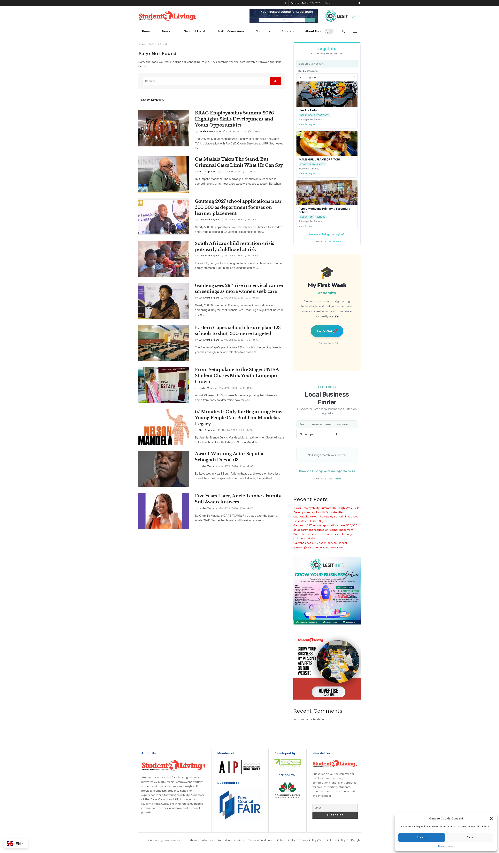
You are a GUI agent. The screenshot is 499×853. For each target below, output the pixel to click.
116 (251, 430)
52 (257, 297)
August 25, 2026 (235, 131)
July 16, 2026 (229, 466)
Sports (286, 31)
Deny (470, 837)
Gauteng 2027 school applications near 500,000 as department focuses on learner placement (238, 207)
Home (146, 31)
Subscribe (224, 840)
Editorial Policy (286, 840)
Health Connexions (230, 31)
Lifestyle (355, 840)
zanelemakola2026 (209, 131)
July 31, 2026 (229, 388)
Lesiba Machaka (207, 388)
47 (256, 339)
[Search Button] (358, 3)
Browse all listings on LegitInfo (327, 234)
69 (251, 466)
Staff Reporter (207, 171)
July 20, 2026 (228, 430)
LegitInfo (335, 241)
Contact (239, 840)
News (166, 31)
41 (255, 219)
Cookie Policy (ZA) (311, 840)
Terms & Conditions (260, 840)
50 (251, 508)
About (193, 840)
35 (254, 171)
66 (251, 388)
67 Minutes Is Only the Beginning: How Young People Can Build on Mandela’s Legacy (238, 417)
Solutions (263, 31)
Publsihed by (155, 840)
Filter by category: (307, 70)
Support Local (194, 31)
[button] (491, 818)
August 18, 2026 (230, 171)
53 (256, 255)
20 (259, 131)
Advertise (207, 840)
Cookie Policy (446, 846)
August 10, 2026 (233, 297)
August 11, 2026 (233, 219)
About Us (312, 31)
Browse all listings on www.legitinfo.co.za (327, 471)
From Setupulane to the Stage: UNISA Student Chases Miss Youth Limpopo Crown (237, 375)
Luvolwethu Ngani (208, 219)
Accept (422, 837)
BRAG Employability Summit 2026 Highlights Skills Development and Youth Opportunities (234, 119)
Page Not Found (158, 44)
